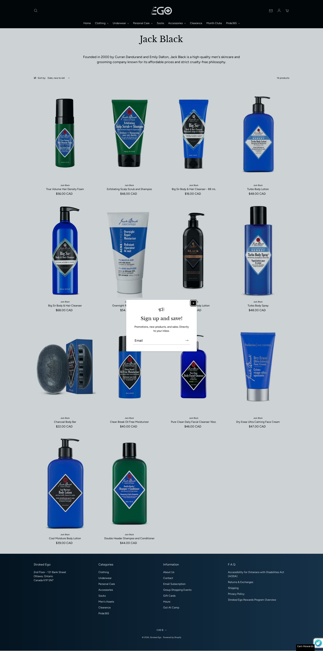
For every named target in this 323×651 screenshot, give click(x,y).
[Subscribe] (186, 340)
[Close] (193, 303)
